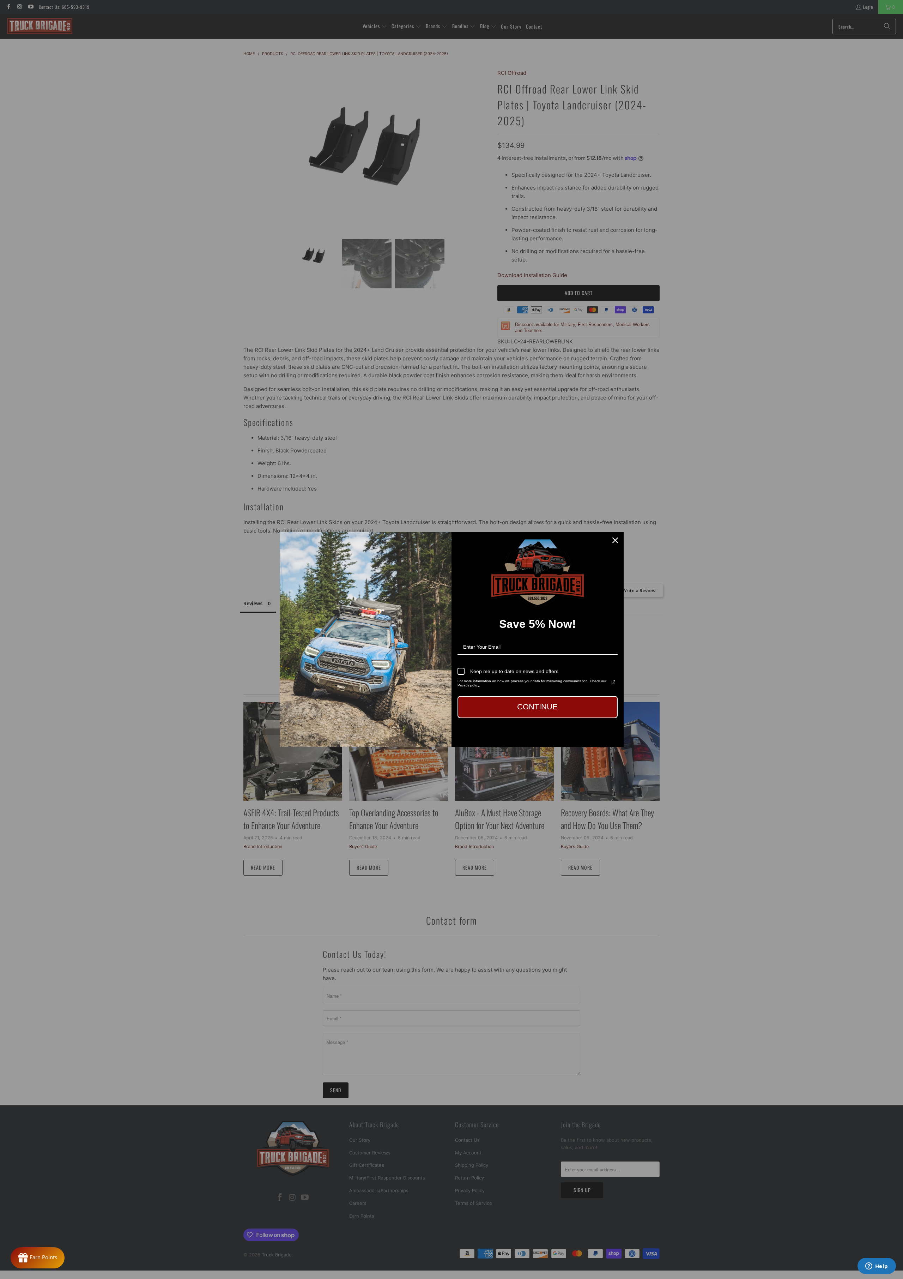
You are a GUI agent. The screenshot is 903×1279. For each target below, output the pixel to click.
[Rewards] (38, 1257)
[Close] (615, 540)
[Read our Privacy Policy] (613, 682)
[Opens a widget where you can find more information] (876, 1266)
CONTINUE (537, 706)
